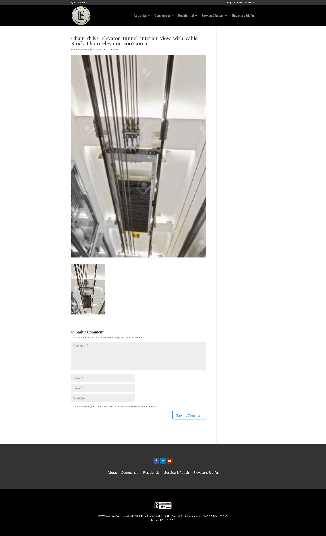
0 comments (113, 49)
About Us (140, 15)
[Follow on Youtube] (170, 461)
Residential (186, 15)
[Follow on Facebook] (156, 461)
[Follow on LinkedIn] (163, 461)
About (112, 472)
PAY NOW (250, 3)
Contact (238, 3)
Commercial (162, 15)
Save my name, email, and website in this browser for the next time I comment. (116, 406)
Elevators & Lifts (243, 15)
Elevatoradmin (81, 49)
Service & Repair (213, 15)
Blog (229, 3)
